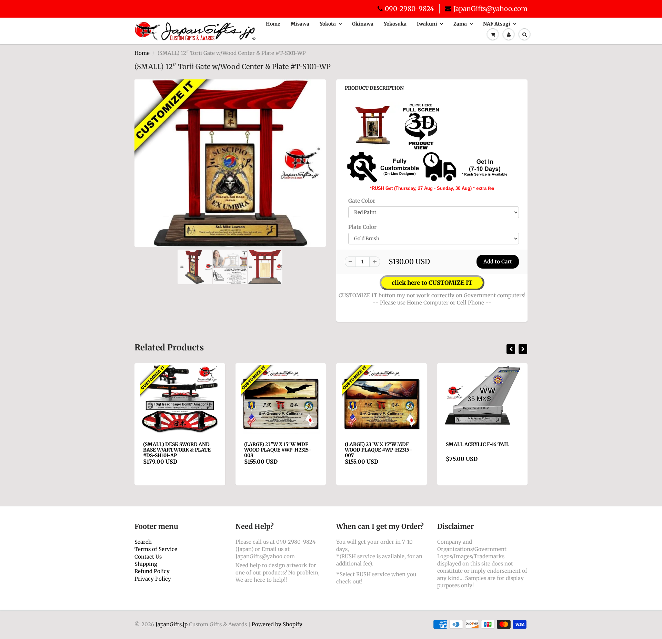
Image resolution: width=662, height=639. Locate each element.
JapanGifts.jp (172, 624)
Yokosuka (395, 24)
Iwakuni (427, 24)
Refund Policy (152, 571)
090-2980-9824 (409, 8)
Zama (460, 24)
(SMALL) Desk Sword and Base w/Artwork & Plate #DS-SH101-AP (177, 449)
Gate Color (361, 200)
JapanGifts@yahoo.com (490, 8)
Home (273, 24)
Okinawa (362, 24)
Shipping (145, 564)
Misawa (300, 24)
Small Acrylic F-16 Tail (477, 444)
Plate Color (362, 227)
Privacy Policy (152, 578)
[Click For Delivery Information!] (427, 167)
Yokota (328, 24)
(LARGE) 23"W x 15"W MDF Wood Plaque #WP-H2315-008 (277, 449)
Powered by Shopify (277, 624)
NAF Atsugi (496, 24)
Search (143, 542)
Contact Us (148, 556)
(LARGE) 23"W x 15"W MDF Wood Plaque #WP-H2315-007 (378, 449)
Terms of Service (155, 549)
